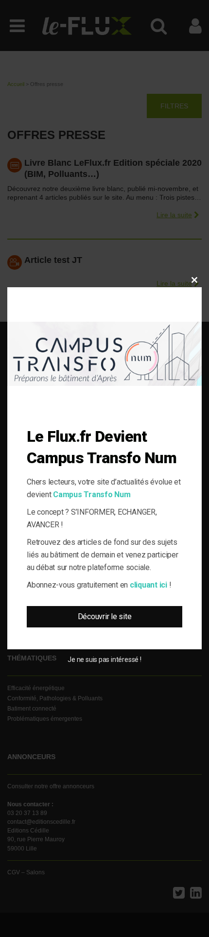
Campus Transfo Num (92, 494)
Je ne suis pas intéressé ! (104, 659)
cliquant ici (148, 585)
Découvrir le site (105, 616)
